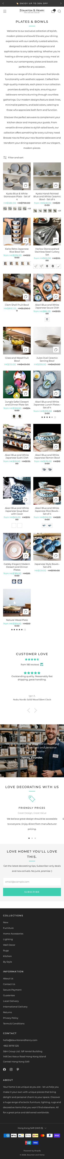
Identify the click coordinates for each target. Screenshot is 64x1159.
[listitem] (32, 3)
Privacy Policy (10, 1018)
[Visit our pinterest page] (17, 1069)
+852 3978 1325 (11, 1045)
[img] (32, 659)
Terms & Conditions (13, 1023)
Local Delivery (11, 1001)
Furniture (8, 928)
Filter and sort (15, 157)
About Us (8, 978)
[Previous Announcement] (3, 3)
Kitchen (7, 956)
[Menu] (4, 11)
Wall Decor (9, 944)
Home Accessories (13, 933)
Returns (7, 1012)
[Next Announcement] (61, 3)
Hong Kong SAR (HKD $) (30, 1128)
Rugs (6, 950)
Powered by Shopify (32, 1151)
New (5, 922)
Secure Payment (12, 989)
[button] (29, 710)
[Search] (59, 11)
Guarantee (9, 995)
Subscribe (32, 892)
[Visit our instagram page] (11, 1069)
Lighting (8, 939)
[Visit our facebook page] (4, 1069)
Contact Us (9, 984)
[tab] (29, 838)
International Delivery (15, 1006)
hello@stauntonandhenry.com (20, 1040)
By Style (7, 961)
